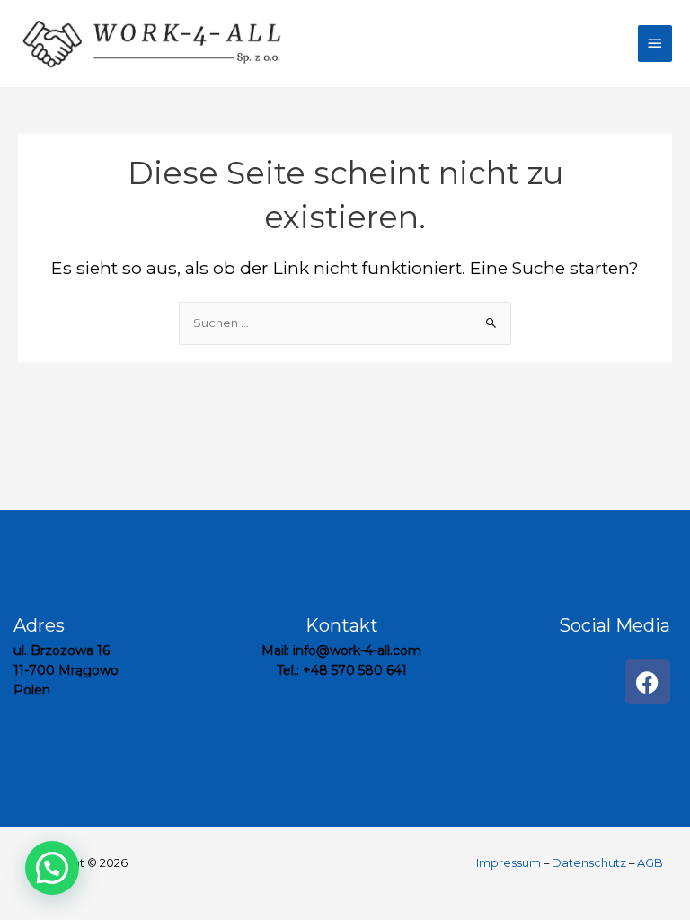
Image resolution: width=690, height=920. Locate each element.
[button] (52, 868)
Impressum (510, 863)
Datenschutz (589, 863)
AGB (650, 863)
